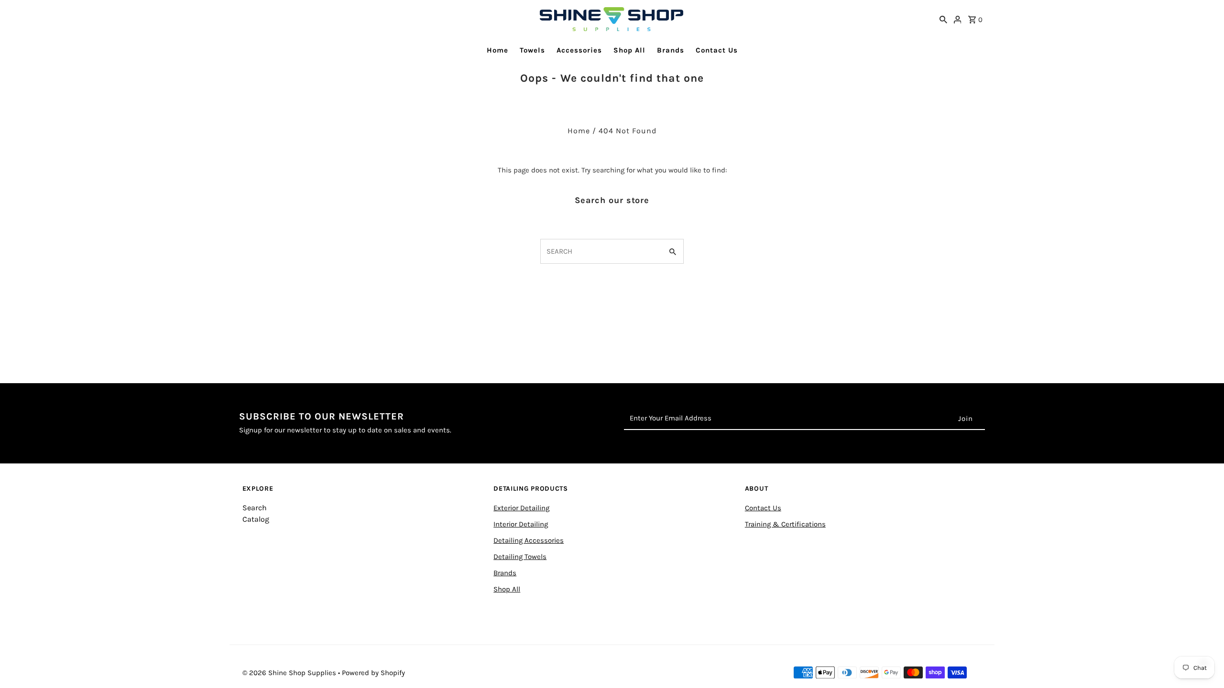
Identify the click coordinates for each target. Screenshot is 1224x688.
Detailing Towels (519, 556)
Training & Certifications (785, 524)
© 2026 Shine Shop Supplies (290, 672)
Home (497, 50)
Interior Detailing (520, 524)
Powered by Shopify (373, 672)
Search (254, 507)
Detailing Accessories (528, 540)
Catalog (255, 519)
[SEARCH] (943, 19)
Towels (532, 50)
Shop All (629, 50)
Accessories (579, 50)
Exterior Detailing (521, 508)
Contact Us (717, 50)
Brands (670, 50)
